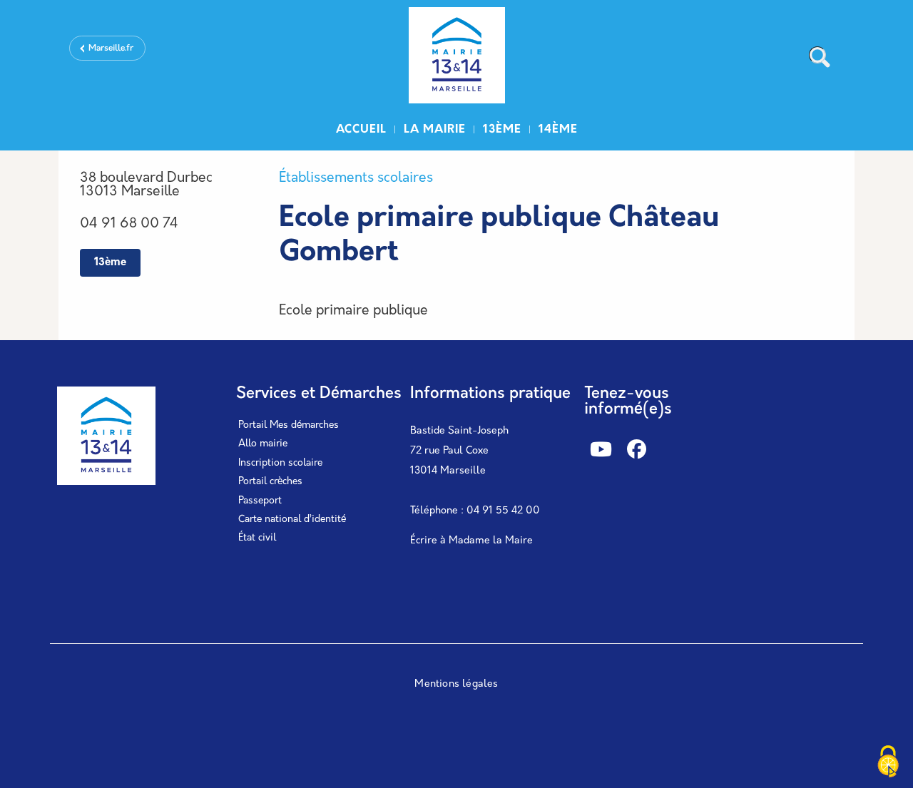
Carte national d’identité (292, 519)
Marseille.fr (110, 48)
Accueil (361, 129)
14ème (558, 129)
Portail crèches (270, 481)
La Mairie (435, 129)
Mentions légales (456, 684)
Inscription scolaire (280, 463)
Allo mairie (262, 444)
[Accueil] (456, 57)
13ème (502, 129)
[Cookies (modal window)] (888, 763)
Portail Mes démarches (288, 425)
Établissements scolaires (356, 178)
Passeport (260, 501)
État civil (257, 538)
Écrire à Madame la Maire (471, 541)
